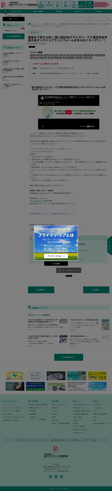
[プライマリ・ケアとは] (56, 259)
